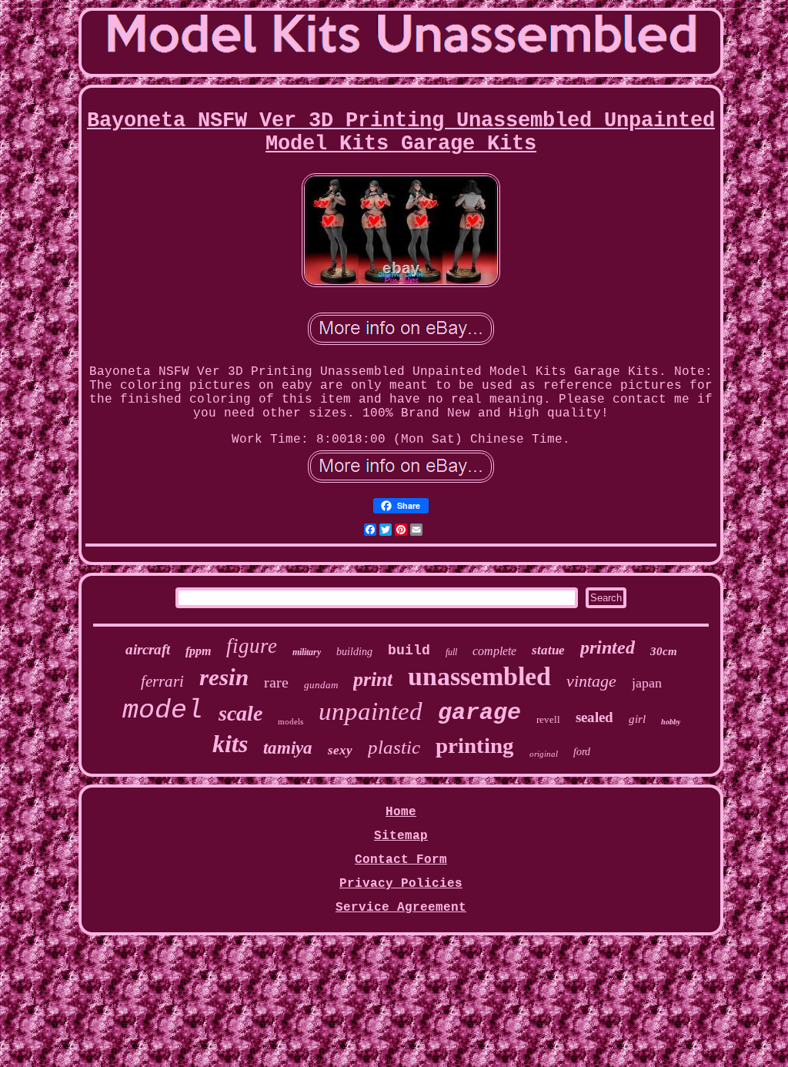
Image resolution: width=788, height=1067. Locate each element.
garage (479, 713)
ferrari (162, 681)
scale (240, 713)
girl (637, 719)
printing (475, 745)
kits (230, 744)
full (451, 652)
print (372, 679)
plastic (394, 747)
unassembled (479, 676)
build (409, 650)
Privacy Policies (400, 884)
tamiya (287, 748)
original (543, 753)
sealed (594, 717)
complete (494, 650)
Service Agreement (401, 908)
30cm (663, 651)
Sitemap (401, 836)
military (306, 652)
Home (401, 812)
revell (548, 719)
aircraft (147, 649)
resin (224, 677)
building (354, 651)
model (162, 710)
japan (647, 683)
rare (276, 682)
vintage (591, 681)
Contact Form (401, 860)
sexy (340, 750)
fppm (198, 650)
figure (251, 645)
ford (581, 752)
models (290, 721)
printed (607, 647)
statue (548, 650)
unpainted (370, 711)
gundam (321, 685)
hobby (670, 721)
